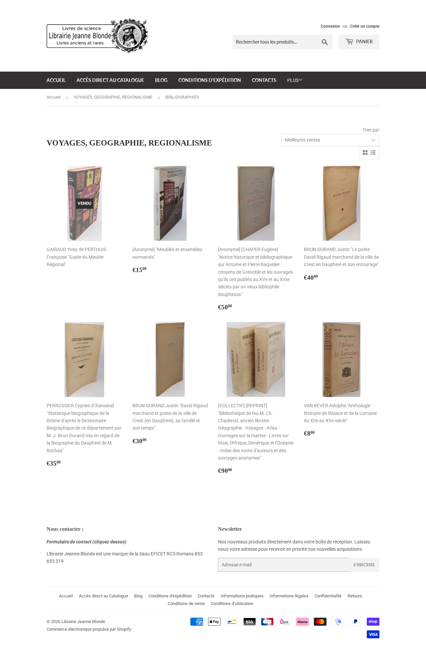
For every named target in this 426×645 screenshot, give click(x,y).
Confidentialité (328, 595)
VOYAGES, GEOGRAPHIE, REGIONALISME (113, 97)
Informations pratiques (242, 595)
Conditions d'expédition (209, 80)
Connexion (330, 26)
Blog (161, 80)
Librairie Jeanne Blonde (83, 621)
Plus (293, 80)
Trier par (370, 130)
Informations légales (289, 595)
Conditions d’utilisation (232, 603)
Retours (354, 595)
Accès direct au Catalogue (110, 80)
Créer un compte (364, 26)
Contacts (264, 80)
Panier (364, 41)
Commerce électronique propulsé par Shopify (89, 629)
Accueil (56, 80)
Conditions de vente (186, 603)
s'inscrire (364, 564)
